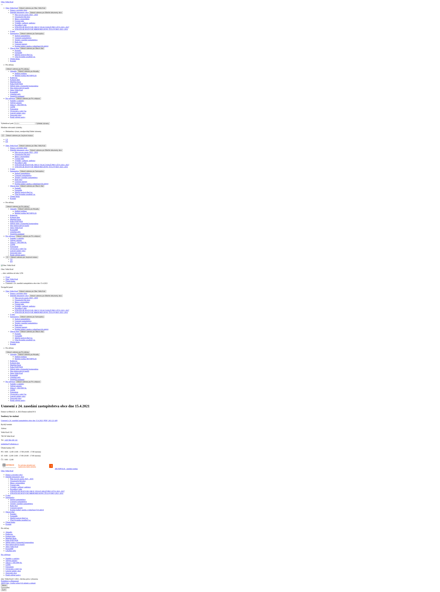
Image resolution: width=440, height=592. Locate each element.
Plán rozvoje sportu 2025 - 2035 (26, 15)
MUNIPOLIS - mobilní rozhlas (66, 469)
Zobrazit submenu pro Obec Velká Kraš (32, 8)
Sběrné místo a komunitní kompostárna (24, 86)
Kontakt (13, 61)
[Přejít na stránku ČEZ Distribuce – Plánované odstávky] (28, 469)
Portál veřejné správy (17, 117)
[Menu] (2, 4)
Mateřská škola (15, 82)
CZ (3, 135)
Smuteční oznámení (17, 96)
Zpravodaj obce (15, 115)
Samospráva (14, 33)
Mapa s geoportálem (22, 19)
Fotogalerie (14, 109)
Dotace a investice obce (18, 10)
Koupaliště (14, 92)
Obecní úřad (14, 48)
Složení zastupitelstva (22, 36)
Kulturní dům (15, 80)
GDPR (12, 107)
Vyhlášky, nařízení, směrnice (25, 23)
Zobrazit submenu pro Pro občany (17, 69)
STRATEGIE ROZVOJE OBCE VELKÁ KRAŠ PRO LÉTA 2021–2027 (42, 27)
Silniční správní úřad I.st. (24, 55)
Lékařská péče (15, 94)
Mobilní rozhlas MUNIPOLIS (26, 76)
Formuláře (18, 53)
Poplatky (18, 51)
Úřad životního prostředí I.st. (25, 57)
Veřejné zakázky (16, 103)
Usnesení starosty (21, 44)
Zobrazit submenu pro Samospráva (32, 33)
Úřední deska (15, 59)
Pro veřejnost (10, 98)
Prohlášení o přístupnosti (10, 581)
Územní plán (19, 21)
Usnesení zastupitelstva (23, 38)
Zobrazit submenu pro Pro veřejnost (28, 98)
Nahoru (4, 585)
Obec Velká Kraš (7, 2)
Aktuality (13, 71)
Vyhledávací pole (7, 123)
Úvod (8, 277)
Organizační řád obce (22, 17)
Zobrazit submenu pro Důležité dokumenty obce (46, 12)
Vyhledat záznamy (42, 123)
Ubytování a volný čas (18, 111)
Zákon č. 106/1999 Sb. (18, 105)
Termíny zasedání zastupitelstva (26, 40)
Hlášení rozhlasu (21, 74)
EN (7, 142)
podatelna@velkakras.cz (10, 444)
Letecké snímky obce (17, 113)
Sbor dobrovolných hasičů (19, 88)
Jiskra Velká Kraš (16, 90)
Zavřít (4, 590)
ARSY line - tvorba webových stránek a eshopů (18, 583)
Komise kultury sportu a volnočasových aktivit (31, 46)
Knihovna (13, 78)
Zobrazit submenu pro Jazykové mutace (19, 135)
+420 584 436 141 (11, 440)
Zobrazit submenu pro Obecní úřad (31, 48)
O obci (12, 31)
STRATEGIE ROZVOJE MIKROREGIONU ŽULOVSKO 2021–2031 (41, 29)
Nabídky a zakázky (17, 101)
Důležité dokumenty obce (19, 12)
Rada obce (18, 42)
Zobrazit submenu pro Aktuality (28, 71)
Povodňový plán (21, 25)
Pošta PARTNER (16, 84)
